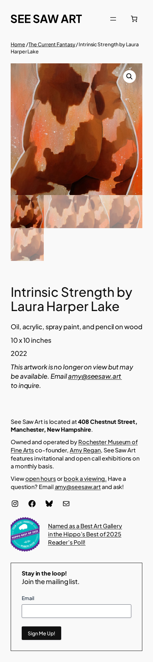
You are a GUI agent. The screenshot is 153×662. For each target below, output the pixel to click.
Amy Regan (85, 450)
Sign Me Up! (41, 633)
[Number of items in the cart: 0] (134, 19)
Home (18, 44)
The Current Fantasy (51, 44)
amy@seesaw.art (95, 376)
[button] (129, 76)
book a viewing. (85, 478)
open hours (40, 478)
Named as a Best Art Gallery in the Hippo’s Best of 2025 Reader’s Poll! (85, 534)
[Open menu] (113, 19)
